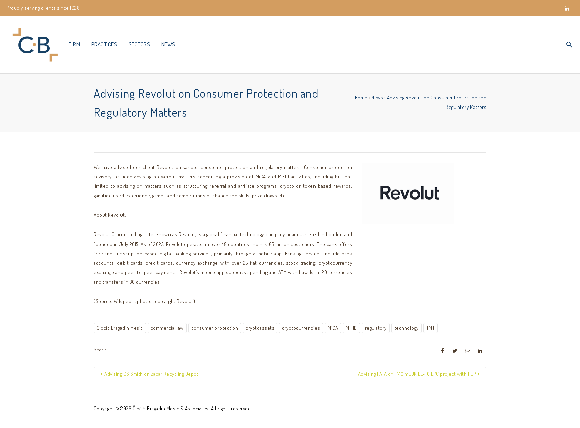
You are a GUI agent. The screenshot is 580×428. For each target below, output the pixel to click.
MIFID (351, 328)
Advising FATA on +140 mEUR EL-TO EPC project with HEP (417, 374)
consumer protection (214, 328)
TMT (430, 328)
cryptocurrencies (301, 328)
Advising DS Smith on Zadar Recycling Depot (151, 374)
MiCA (333, 328)
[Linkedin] (567, 12)
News (377, 97)
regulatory (376, 328)
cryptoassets (260, 328)
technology (406, 328)
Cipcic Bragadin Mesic (120, 328)
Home (361, 97)
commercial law (167, 328)
